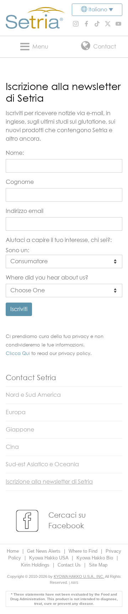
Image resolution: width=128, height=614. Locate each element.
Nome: (15, 153)
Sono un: (17, 250)
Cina (12, 447)
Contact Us (70, 565)
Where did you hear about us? (47, 278)
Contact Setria (31, 378)
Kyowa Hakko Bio (95, 558)
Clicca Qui (18, 353)
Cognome (20, 182)
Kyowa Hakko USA (49, 558)
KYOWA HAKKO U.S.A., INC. (79, 576)
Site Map (98, 565)
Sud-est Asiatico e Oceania (42, 464)
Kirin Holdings (36, 565)
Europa (16, 412)
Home (13, 551)
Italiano (98, 9)
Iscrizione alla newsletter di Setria (49, 482)
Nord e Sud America (33, 395)
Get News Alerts (44, 551)
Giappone (20, 430)
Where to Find (84, 551)
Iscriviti (18, 309)
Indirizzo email (24, 211)
